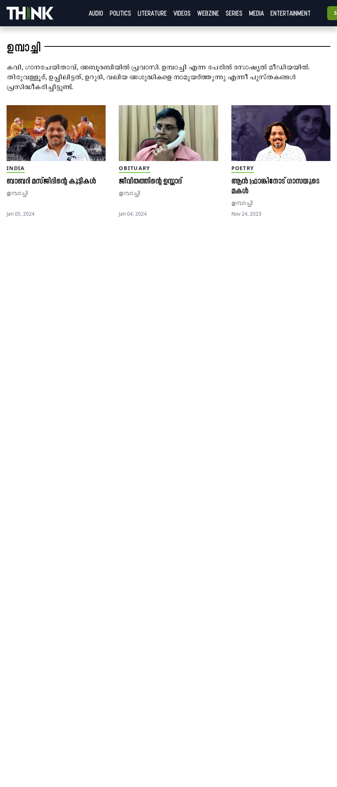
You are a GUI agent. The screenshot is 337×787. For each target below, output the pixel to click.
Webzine (208, 13)
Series (234, 13)
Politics (120, 13)
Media (256, 13)
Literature (152, 13)
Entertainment (290, 13)
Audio (96, 13)
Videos (182, 13)
